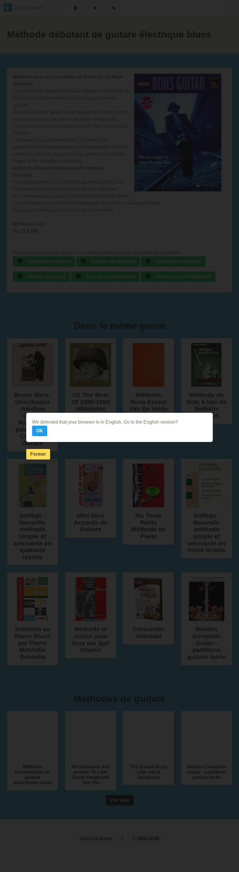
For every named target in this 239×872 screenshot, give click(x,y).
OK (39, 430)
